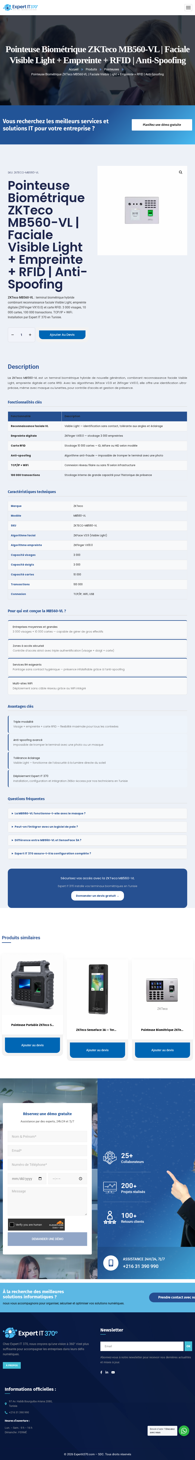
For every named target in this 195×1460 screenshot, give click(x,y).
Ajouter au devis (62, 334)
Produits (91, 69)
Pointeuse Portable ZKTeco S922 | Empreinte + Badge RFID (52, 1025)
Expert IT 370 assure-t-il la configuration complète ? (53, 853)
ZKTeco (97, 1009)
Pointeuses (111, 69)
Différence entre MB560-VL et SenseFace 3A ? (48, 840)
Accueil (73, 69)
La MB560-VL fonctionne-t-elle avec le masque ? (50, 813)
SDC (101, 1454)
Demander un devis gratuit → (97, 896)
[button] (180, 172)
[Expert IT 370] (20, 7)
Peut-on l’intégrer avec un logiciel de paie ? (46, 827)
